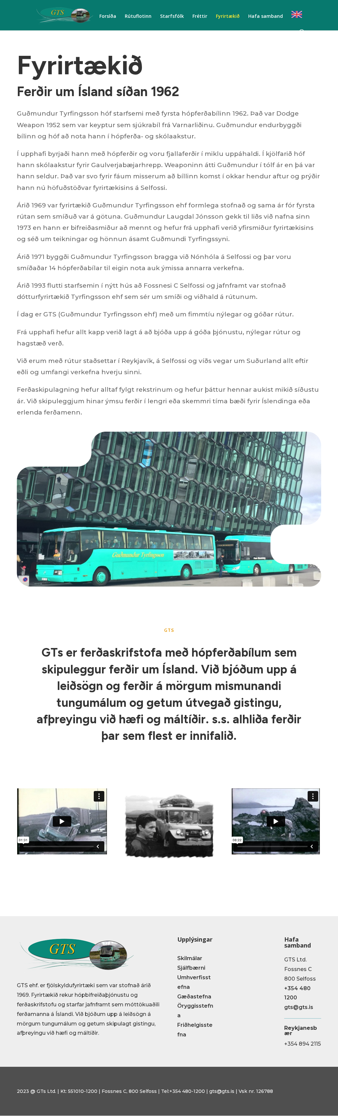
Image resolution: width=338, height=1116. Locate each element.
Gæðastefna (194, 996)
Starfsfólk (172, 16)
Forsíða (107, 16)
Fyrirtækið (228, 16)
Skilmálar (189, 958)
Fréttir (199, 16)
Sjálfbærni (191, 968)
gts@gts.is (298, 1007)
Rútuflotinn (138, 16)
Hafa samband (265, 16)
